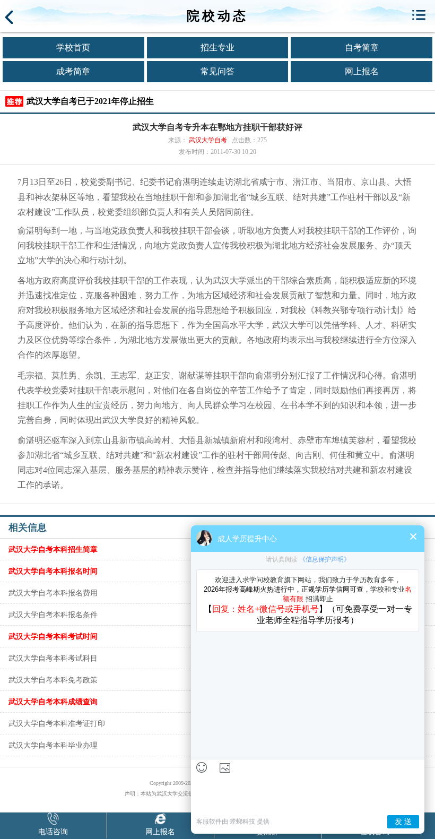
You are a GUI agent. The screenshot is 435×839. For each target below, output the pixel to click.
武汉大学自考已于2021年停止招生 (90, 101)
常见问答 (217, 71)
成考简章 (73, 71)
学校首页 (73, 47)
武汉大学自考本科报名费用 (53, 593)
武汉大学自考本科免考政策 (53, 680)
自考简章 (362, 47)
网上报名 (362, 71)
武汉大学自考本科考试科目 (53, 658)
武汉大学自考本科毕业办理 (53, 745)
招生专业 (217, 47)
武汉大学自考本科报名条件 (53, 614)
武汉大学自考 (208, 140)
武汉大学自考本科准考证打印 (56, 723)
